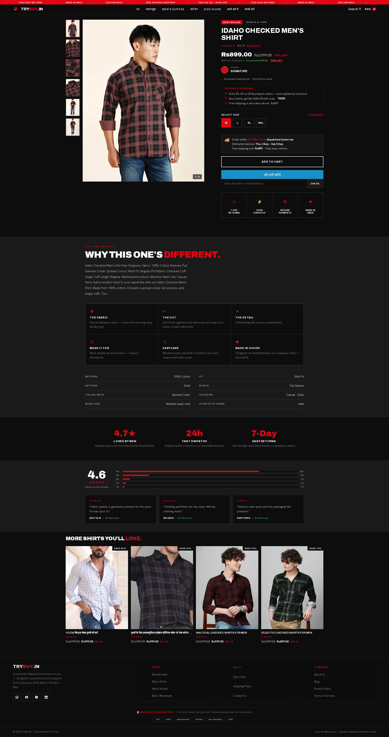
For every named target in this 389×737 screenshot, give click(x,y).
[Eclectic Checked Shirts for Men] (292, 587)
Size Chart (239, 677)
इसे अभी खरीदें (272, 175)
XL (249, 122)
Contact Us (240, 696)
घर (138, 9)
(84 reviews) (253, 45)
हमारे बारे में (233, 9)
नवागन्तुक (151, 9)
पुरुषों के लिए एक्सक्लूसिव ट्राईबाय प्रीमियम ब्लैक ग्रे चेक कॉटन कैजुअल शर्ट (165, 632)
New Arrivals (159, 674)
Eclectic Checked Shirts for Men (286, 632)
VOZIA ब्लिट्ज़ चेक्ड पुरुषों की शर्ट (82, 632)
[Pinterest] (36, 697)
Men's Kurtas (173, 9)
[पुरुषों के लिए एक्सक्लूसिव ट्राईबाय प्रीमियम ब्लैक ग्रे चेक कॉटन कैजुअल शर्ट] (162, 587)
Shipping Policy (242, 686)
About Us (319, 674)
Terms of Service (324, 696)
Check (315, 183)
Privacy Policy (322, 688)
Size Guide (212, 9)
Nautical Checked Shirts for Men (221, 632)
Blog (316, 681)
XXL (260, 122)
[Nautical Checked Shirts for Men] (227, 587)
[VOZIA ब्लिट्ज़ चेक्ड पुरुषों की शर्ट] (97, 587)
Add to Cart (272, 161)
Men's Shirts (159, 681)
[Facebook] (26, 697)
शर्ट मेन (194, 9)
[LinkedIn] (46, 697)
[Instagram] (17, 697)
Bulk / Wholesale (162, 696)
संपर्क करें (250, 9)
